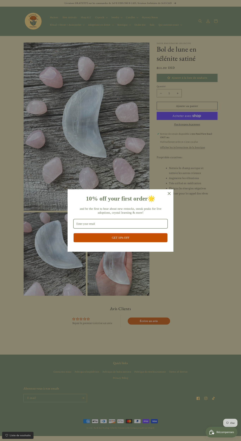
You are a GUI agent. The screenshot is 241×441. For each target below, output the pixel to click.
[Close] (169, 193)
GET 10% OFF (120, 237)
